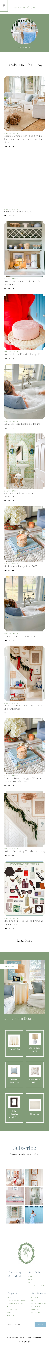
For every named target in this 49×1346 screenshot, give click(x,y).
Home (9, 1297)
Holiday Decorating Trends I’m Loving (24, 851)
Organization (12, 1310)
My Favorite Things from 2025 (20, 566)
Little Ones (35, 1306)
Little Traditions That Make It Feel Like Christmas (23, 707)
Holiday (10, 1306)
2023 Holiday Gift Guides (16, 1300)
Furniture (35, 1310)
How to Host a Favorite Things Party (24, 354)
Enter (40, 1324)
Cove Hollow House (15, 1303)
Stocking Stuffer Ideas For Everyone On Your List (23, 922)
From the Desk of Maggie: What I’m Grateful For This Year (23, 780)
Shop (30, 1279)
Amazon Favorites (38, 1303)
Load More (24, 940)
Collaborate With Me (36, 1286)
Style (9, 1313)
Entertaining (12, 1316)
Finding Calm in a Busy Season (20, 636)
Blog (30, 1276)
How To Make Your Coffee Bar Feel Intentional (23, 283)
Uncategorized (11, 133)
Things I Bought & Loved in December (19, 495)
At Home (34, 1297)
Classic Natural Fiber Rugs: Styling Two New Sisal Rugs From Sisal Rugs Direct (24, 139)
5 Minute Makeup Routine (18, 212)
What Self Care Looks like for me (22, 424)
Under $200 (35, 1313)
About (30, 1283)
